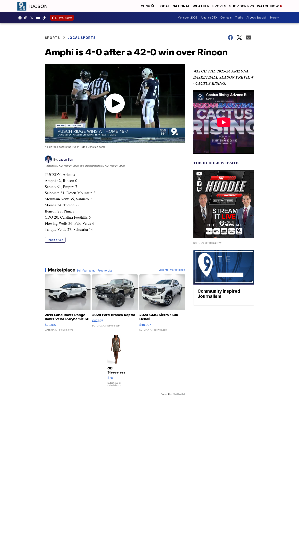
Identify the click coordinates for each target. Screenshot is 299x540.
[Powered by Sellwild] (179, 394)
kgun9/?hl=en (26, 18)
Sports (219, 6)
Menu (146, 6)
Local (164, 6)
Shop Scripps (241, 6)
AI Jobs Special (256, 17)
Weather (201, 6)
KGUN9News (21, 18)
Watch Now (268, 6)
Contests (226, 17)
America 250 (209, 17)
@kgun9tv (45, 18)
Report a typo (55, 239)
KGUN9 (32, 18)
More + (274, 17)
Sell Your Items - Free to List (94, 270)
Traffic (239, 17)
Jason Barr (66, 159)
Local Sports (82, 38)
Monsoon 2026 (187, 17)
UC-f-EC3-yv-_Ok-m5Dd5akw (39, 18)
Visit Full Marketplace (171, 269)
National (181, 6)
